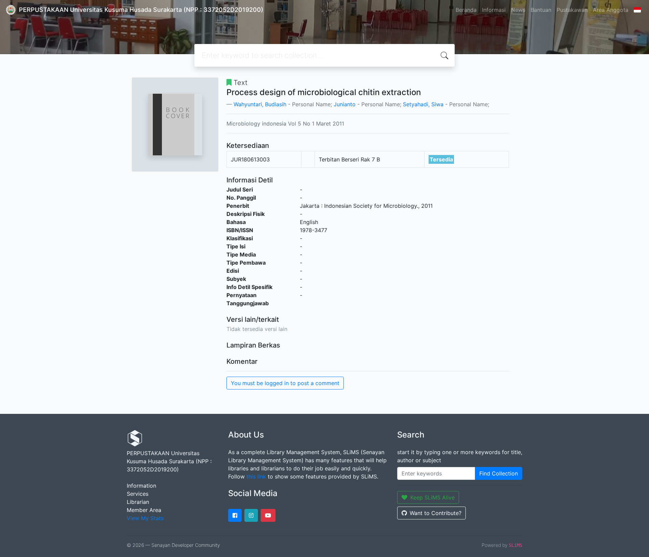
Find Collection (498, 473)
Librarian (138, 501)
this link (256, 476)
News (518, 9)
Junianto (345, 104)
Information (141, 485)
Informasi (494, 9)
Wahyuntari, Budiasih (260, 104)
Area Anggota (610, 9)
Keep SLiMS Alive (432, 497)
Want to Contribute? (435, 513)
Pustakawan (572, 9)
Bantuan (541, 9)
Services (137, 493)
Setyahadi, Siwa (423, 104)
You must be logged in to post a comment (285, 383)
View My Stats (145, 518)
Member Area (144, 510)
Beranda (466, 9)
